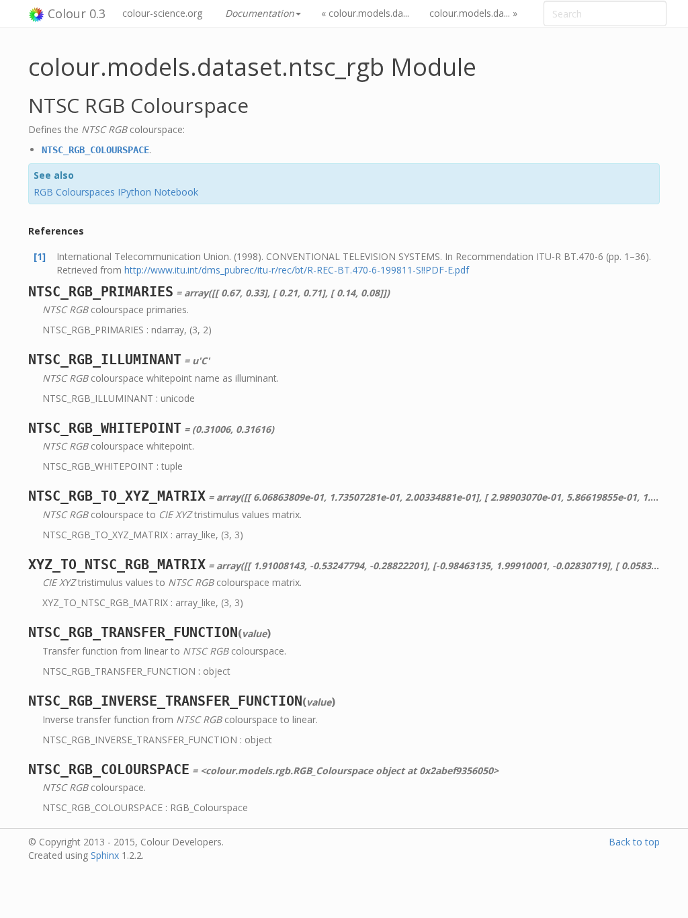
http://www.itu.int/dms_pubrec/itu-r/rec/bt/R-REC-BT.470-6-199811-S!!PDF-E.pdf (296, 269)
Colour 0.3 (74, 13)
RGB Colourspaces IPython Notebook (116, 191)
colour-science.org (162, 13)
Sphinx (105, 855)
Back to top (634, 841)
